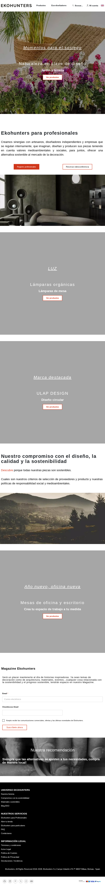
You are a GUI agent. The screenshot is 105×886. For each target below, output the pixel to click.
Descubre (7, 470)
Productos (41, 5)
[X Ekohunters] (20, 882)
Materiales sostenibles (10, 802)
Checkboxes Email (10, 707)
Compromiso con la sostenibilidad (15, 798)
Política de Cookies (9, 853)
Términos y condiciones (11, 845)
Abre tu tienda (7, 821)
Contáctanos (6, 833)
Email (5, 693)
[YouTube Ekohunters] (31, 882)
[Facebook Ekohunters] (4, 882)
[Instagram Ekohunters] (26, 882)
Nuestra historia (7, 794)
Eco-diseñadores (58, 5)
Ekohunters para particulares (13, 825)
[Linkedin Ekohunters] (10, 882)
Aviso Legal (6, 849)
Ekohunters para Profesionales (14, 818)
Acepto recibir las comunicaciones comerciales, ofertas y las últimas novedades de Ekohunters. (44, 720)
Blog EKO (5, 806)
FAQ (3, 829)
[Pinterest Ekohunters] (15, 882)
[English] (102, 5)
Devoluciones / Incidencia (11, 861)
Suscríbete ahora (14, 727)
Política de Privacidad (10, 857)
